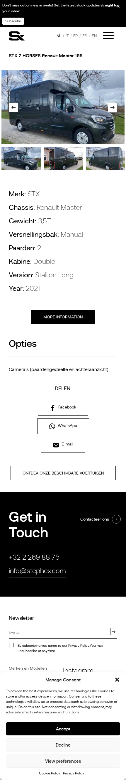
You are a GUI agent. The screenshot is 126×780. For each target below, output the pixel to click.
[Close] (114, 8)
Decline (63, 744)
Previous (13, 107)
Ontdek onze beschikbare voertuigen (63, 473)
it (67, 35)
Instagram (78, 670)
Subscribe (13, 21)
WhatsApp (67, 425)
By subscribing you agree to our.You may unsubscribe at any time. (60, 648)
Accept (63, 728)
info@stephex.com (37, 571)
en (94, 35)
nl (59, 35)
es (84, 35)
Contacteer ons (94, 519)
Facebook (66, 407)
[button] (117, 680)
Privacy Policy (73, 773)
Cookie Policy (49, 773)
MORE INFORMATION (63, 317)
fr (75, 35)
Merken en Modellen (28, 668)
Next (112, 107)
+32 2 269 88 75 (34, 557)
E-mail (66, 444)
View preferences (63, 761)
